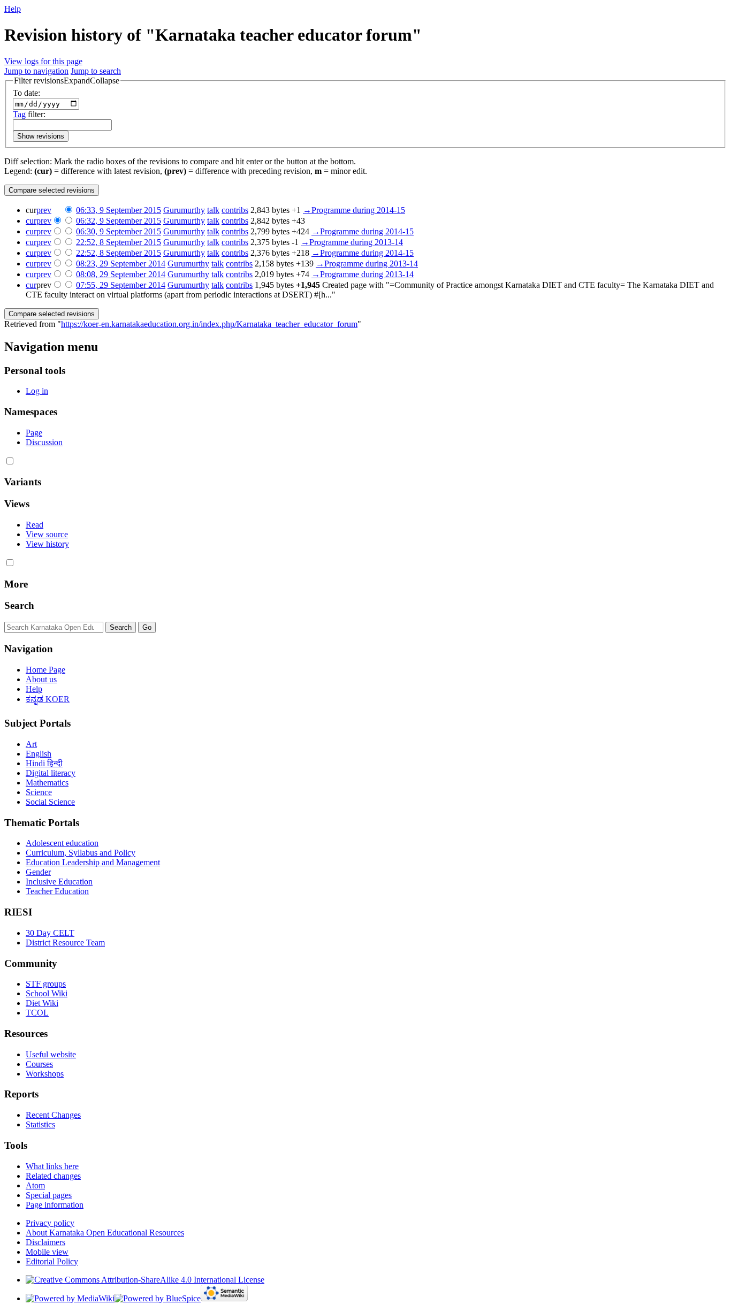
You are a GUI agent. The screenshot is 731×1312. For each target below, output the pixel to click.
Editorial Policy (52, 1261)
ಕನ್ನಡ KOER (48, 699)
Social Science (50, 801)
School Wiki (46, 993)
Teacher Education (57, 891)
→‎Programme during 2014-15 (354, 210)
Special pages (49, 1195)
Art (31, 744)
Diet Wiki (42, 1003)
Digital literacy (50, 772)
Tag (19, 114)
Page (34, 432)
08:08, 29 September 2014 (120, 274)
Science (39, 792)
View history (47, 543)
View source (47, 534)
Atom (35, 1185)
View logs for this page (43, 61)
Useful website (51, 1054)
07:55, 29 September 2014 (120, 284)
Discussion (44, 442)
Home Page (45, 669)
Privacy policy (50, 1222)
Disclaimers (45, 1242)
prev (43, 210)
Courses (39, 1064)
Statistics (40, 1124)
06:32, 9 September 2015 (118, 220)
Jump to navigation (36, 70)
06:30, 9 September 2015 (118, 231)
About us (41, 679)
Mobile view (47, 1251)
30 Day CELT (50, 932)
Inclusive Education (59, 881)
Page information (54, 1204)
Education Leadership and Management (93, 862)
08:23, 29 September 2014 (120, 263)
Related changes (53, 1175)
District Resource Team (65, 942)
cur (31, 220)
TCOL (37, 1012)
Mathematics (47, 782)
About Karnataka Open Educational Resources (105, 1232)
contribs (235, 210)
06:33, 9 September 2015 (118, 210)
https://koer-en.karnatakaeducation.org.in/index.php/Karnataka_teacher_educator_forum (209, 324)
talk (213, 210)
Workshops (45, 1073)
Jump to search (96, 70)
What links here (52, 1166)
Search (19, 605)
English (38, 753)
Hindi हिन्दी (44, 763)
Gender (38, 871)
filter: (29, 114)
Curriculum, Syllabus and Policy (80, 852)
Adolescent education (62, 843)
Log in (37, 390)
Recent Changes (53, 1114)
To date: (26, 92)
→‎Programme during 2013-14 (352, 242)
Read (34, 524)
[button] (66, 81)
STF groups (46, 983)
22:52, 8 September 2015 (118, 242)
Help (12, 8)
